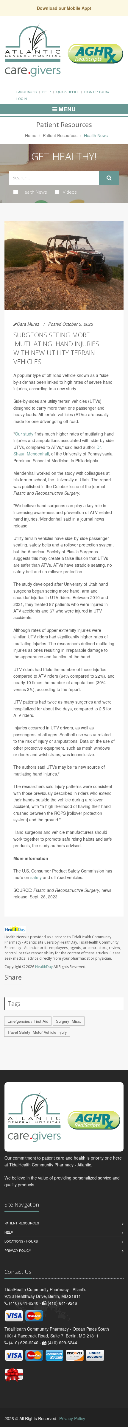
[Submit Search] (109, 178)
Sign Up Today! (97, 91)
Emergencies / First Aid (27, 1021)
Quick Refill (67, 91)
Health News (34, 192)
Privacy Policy (17, 1250)
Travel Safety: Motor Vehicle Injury (37, 1032)
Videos (70, 192)
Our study (24, 434)
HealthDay (44, 966)
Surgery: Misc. (68, 1021)
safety (36, 877)
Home (30, 135)
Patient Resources (60, 135)
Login (21, 98)
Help (46, 91)
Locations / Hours (21, 1241)
